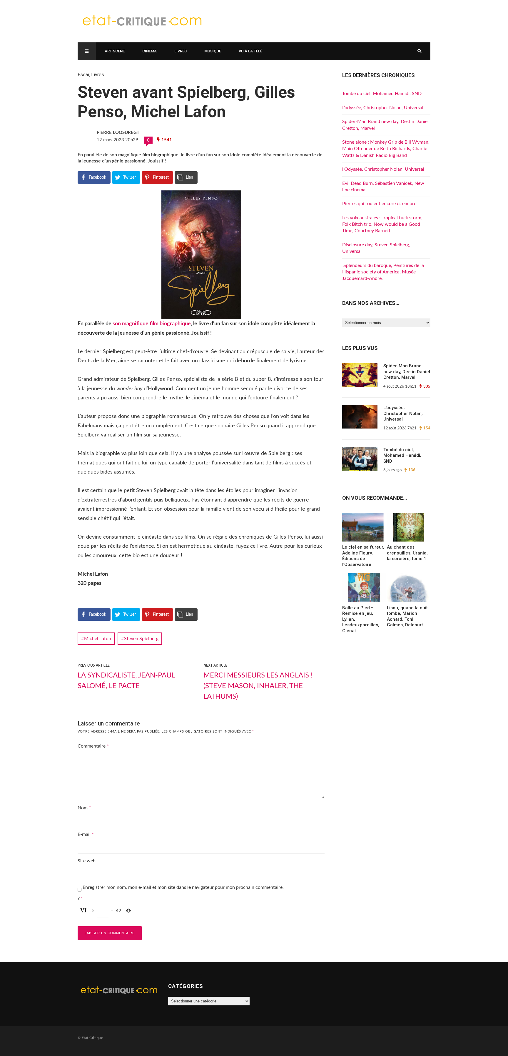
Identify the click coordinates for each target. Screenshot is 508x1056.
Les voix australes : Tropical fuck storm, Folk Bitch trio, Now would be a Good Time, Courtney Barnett (382, 224)
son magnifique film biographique (152, 323)
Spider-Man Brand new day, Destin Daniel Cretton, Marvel (406, 371)
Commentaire (93, 746)
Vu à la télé (250, 51)
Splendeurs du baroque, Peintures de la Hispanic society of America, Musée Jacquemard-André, (383, 272)
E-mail (86, 834)
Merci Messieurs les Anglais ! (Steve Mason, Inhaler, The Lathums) (258, 686)
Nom (84, 808)
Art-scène (115, 51)
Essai (83, 74)
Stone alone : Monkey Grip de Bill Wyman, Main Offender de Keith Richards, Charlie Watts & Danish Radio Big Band (386, 149)
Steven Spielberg (141, 638)
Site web (87, 861)
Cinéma (149, 51)
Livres (180, 51)
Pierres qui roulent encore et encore (379, 203)
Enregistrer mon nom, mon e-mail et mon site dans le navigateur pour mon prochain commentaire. (183, 887)
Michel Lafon (97, 638)
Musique (212, 51)
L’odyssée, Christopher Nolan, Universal (382, 107)
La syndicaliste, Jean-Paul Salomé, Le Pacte (126, 681)
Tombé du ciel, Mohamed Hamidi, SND (382, 93)
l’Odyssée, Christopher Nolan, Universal (383, 169)
